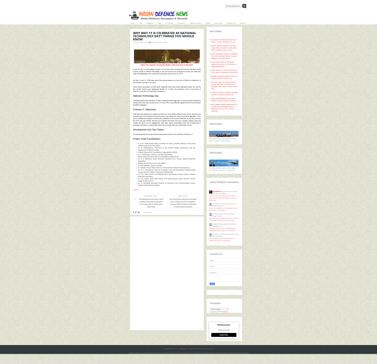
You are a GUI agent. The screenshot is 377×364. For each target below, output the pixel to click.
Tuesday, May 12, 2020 (141, 42)
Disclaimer (183, 349)
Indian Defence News (159, 42)
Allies (160, 23)
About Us (243, 23)
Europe (208, 23)
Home (133, 23)
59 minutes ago (226, 240)
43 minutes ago (230, 220)
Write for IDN (231, 23)
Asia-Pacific (181, 23)
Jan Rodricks (217, 191)
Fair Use (210, 349)
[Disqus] (167, 246)
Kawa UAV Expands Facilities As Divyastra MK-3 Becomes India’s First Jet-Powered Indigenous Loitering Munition (224, 56)
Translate (224, 312)
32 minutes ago (221, 210)
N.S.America (170, 23)
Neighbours (150, 23)
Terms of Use (192, 349)
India (140, 23)
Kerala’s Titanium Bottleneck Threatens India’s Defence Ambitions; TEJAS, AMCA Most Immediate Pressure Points (224, 48)
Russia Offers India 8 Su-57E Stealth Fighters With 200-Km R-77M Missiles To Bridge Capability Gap (224, 64)
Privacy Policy (202, 349)
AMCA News (219, 23)
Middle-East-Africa (195, 23)
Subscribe (224, 335)
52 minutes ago (231, 230)
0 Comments (148, 212)
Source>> (136, 190)
